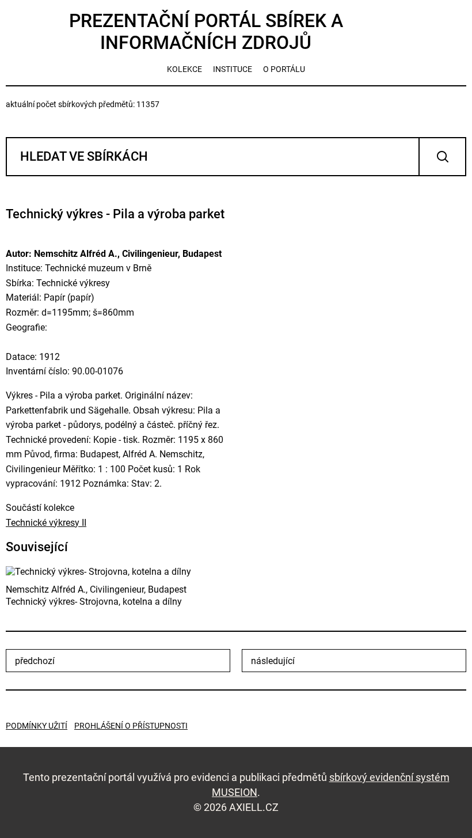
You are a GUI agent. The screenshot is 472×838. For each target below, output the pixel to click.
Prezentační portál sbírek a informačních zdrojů (206, 32)
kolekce (184, 69)
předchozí (35, 660)
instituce (232, 69)
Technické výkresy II (46, 522)
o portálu (284, 69)
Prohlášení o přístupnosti (131, 725)
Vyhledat (442, 156)
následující (273, 660)
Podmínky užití (36, 725)
